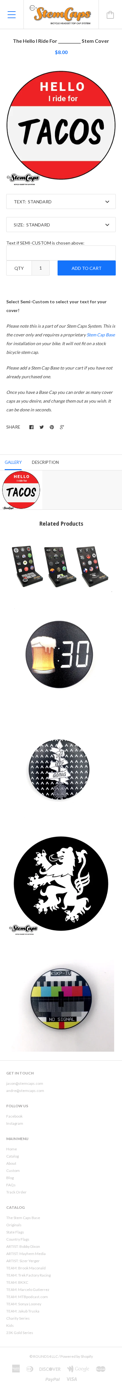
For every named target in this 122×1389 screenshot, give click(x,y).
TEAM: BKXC (17, 1282)
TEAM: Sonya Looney (23, 1304)
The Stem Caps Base (23, 1217)
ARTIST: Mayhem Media (26, 1253)
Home (11, 1149)
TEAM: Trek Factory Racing (28, 1275)
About (11, 1163)
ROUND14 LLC (45, 1356)
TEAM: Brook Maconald (26, 1268)
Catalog (12, 1156)
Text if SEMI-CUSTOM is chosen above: (45, 243)
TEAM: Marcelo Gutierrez (27, 1289)
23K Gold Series (19, 1332)
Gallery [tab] (13, 462)
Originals (14, 1225)
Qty (19, 268)
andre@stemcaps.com (25, 1090)
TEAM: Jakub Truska (22, 1311)
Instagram (14, 1123)
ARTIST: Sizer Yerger (23, 1260)
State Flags (15, 1232)
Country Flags (17, 1239)
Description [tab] (45, 462)
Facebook (14, 1116)
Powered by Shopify (76, 1356)
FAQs (11, 1185)
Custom (13, 1170)
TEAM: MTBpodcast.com (27, 1296)
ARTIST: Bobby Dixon (23, 1246)
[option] (61, 125)
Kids (10, 1325)
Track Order (16, 1192)
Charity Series (18, 1318)
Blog (10, 1177)
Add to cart (87, 268)
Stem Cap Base (101, 334)
